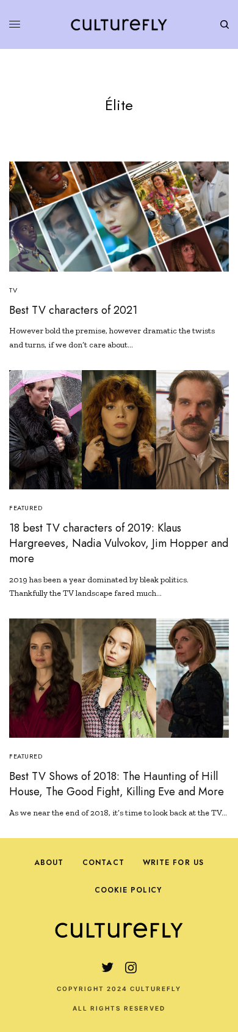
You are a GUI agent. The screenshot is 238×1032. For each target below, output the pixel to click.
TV (13, 290)
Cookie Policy (128, 890)
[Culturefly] (119, 24)
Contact (103, 862)
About (49, 862)
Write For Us (173, 862)
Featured (25, 508)
